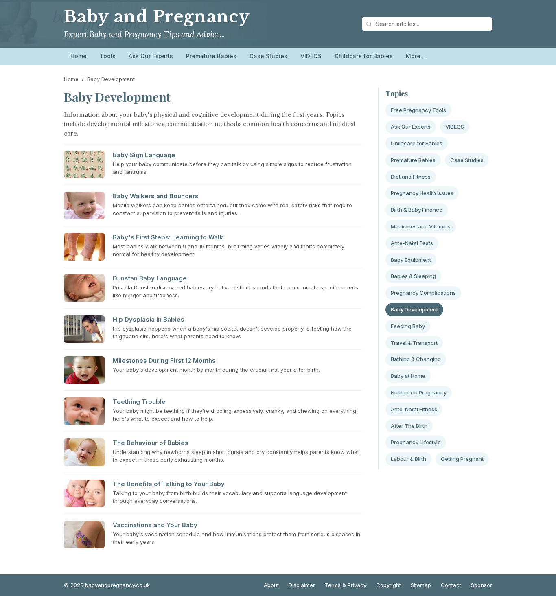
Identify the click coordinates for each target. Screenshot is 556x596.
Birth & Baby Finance (416, 209)
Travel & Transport (414, 343)
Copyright (388, 585)
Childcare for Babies (364, 56)
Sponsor (481, 585)
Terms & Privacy (345, 585)
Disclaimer (302, 585)
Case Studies (268, 56)
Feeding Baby (408, 326)
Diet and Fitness (411, 176)
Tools (108, 56)
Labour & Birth (408, 459)
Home (78, 56)
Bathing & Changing (416, 359)
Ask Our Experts (151, 56)
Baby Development (414, 309)
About (271, 585)
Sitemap (421, 585)
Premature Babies (211, 56)
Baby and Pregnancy (157, 17)
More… (416, 56)
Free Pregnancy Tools (418, 110)
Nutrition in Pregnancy (419, 392)
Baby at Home (408, 375)
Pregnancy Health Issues (422, 193)
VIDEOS (311, 56)
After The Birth (409, 426)
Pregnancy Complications (423, 292)
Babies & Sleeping (413, 276)
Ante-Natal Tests (412, 243)
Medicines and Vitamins (421, 226)
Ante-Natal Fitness (414, 409)
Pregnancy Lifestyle (416, 442)
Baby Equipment (411, 259)
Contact (451, 585)
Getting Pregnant (462, 459)
